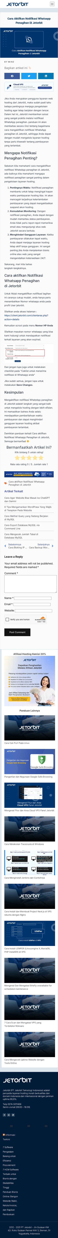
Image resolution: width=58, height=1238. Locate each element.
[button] (52, 4)
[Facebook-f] (4, 1115)
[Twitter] (13, 1115)
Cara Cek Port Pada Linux (16, 743)
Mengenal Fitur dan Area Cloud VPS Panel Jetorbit (29, 810)
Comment (11, 573)
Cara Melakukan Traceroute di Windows (24, 844)
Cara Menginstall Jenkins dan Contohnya (24, 877)
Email (8, 604)
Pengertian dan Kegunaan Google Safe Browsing (28, 776)
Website (9, 610)
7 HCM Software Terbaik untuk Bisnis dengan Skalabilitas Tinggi (11, 1178)
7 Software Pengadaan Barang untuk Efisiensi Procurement (9, 1156)
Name (8, 597)
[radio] (17, 458)
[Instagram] (8, 1115)
